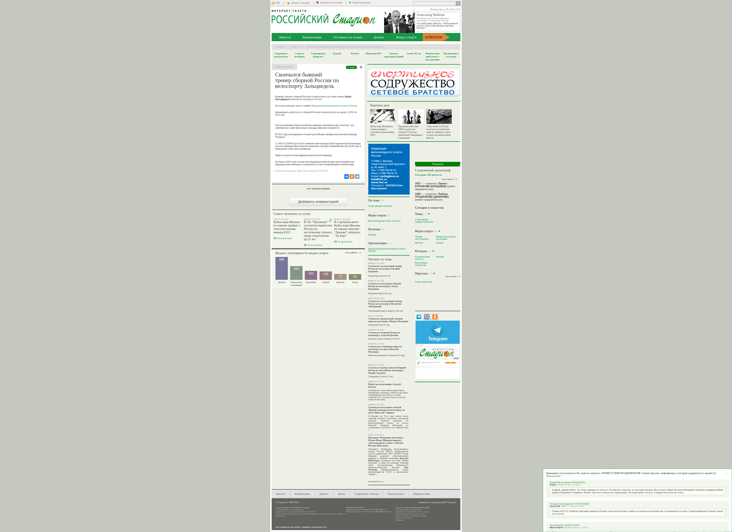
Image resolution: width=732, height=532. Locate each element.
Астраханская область (422, 257)
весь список (447, 179)
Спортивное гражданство (281, 55)
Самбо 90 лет (413, 53)
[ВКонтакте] (346, 176)
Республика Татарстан (421, 264)
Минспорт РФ (373, 53)
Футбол (355, 53)
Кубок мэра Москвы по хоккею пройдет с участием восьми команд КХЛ (287, 227)
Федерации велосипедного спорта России (334, 105)
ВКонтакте (417, 512)
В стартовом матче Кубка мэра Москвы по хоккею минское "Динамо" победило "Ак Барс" (347, 228)
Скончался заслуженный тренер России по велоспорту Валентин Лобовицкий (385, 303)
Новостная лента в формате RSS (408, 510)
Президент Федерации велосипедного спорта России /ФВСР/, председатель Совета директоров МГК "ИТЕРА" (388, 451)
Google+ (426, 512)
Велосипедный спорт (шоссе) (384, 221)
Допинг (379, 37)
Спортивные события (366, 494)
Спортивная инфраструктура (424, 220)
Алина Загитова (423, 282)
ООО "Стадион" (449, 502)
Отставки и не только (347, 37)
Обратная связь (421, 494)
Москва (372, 235)
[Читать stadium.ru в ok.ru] (438, 355)
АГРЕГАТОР (433, 37)
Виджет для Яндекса (404, 518)
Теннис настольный (421, 237)
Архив (341, 494)
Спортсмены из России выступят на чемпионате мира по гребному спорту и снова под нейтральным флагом (438, 132)
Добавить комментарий (318, 202)
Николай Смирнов (378, 425)
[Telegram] (357, 176)
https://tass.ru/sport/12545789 (312, 171)
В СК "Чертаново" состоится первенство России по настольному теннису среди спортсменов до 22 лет (318, 230)
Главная (280, 47)
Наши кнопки (396, 494)
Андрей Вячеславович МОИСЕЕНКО (567, 482)
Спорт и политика (299, 55)
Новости (285, 37)
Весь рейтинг (351, 252)
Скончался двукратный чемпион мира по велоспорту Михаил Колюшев (388, 320)
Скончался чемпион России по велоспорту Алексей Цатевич (384, 334)
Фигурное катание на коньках (446, 237)
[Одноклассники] (352, 176)
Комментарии (312, 37)
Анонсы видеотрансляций (393, 55)
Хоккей (337, 53)
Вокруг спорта (406, 37)
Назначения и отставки (451, 55)
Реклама (399, 520)
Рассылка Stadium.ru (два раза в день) (411, 516)
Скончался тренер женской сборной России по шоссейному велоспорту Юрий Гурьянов (387, 370)
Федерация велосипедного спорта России (387, 249)
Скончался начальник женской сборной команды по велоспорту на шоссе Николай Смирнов (386, 410)
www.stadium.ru (339, 514)
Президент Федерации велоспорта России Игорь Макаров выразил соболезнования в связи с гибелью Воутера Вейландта (385, 441)
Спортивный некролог (318, 55)
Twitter (409, 512)
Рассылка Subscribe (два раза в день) (410, 514)
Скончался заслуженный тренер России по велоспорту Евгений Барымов (385, 268)
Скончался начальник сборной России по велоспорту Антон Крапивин (384, 286)
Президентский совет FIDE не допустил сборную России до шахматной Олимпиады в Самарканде (410, 132)
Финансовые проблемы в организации (432, 56)
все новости (374, 481)
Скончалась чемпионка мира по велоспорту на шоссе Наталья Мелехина (385, 349)
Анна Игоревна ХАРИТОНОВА (564, 525)
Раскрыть (438, 163)
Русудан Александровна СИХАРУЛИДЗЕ (569, 504)
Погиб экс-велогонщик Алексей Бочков (384, 385)
